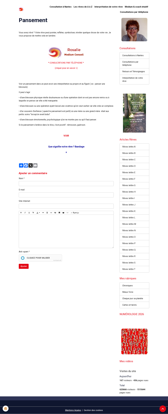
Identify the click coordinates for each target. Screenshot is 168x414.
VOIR (66, 135)
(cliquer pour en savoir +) (66, 68)
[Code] (67, 213)
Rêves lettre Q (129, 250)
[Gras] (21, 213)
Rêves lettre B (128, 153)
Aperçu (75, 213)
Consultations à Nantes (133, 55)
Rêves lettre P (129, 243)
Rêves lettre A (128, 146)
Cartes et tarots (129, 305)
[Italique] (25, 213)
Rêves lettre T (128, 269)
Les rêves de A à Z (83, 7)
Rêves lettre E (128, 172)
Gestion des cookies (93, 410)
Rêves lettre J (128, 204)
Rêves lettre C (128, 159)
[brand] (21, 9)
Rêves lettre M (129, 224)
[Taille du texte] (33, 213)
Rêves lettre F (128, 179)
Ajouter (23, 266)
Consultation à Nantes (61, 7)
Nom (21, 178)
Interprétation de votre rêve (108, 7)
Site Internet (24, 201)
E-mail (22, 189)
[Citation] (43, 213)
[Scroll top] (162, 408)
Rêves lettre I (128, 198)
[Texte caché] (55, 213)
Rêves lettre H (129, 192)
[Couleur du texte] (38, 213)
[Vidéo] (63, 213)
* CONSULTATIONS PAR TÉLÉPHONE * (66, 63)
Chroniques (127, 285)
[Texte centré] (47, 213)
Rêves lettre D (129, 166)
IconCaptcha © (57, 260)
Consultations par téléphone (134, 12)
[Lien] (51, 213)
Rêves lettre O (129, 237)
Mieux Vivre (127, 292)
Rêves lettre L (128, 217)
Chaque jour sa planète (132, 298)
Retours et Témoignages (133, 71)
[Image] (59, 213)
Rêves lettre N (129, 230)
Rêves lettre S (128, 262)
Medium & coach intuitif (136, 7)
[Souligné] (29, 213)
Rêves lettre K (128, 211)
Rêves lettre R (128, 256)
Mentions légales (73, 410)
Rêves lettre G (128, 185)
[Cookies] (6, 409)
